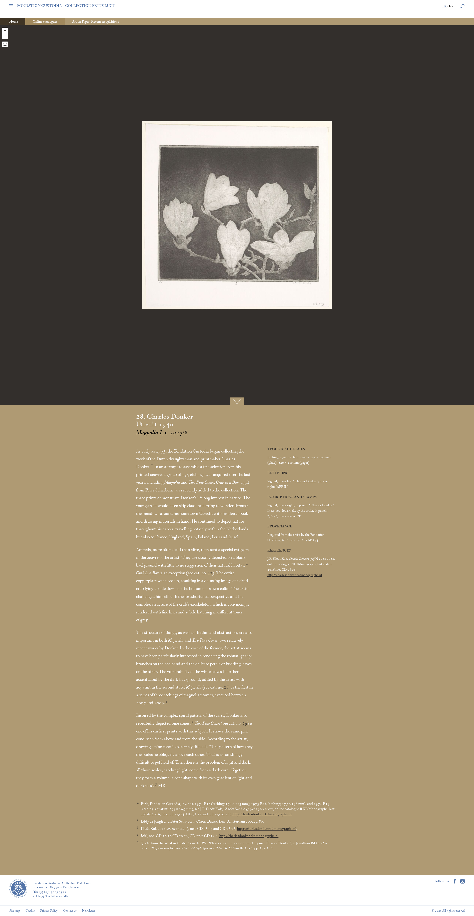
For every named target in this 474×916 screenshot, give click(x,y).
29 (244, 723)
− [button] (5, 36)
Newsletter (88, 910)
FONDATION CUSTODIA (66, 6)
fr (444, 6)
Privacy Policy (49, 910)
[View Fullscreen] (5, 44)
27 (210, 573)
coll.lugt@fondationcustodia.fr (52, 896)
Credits (30, 910)
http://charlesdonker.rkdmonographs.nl (294, 575)
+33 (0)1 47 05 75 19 (52, 892)
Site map (14, 910)
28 (226, 687)
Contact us (69, 910)
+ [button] (5, 30)
